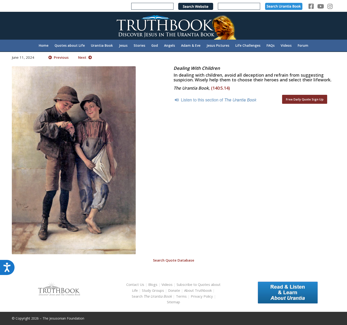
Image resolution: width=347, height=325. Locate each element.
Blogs (152, 284)
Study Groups (153, 290)
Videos (167, 284)
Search (152, 296)
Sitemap (173, 302)
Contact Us (135, 284)
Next (83, 57)
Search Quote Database (173, 260)
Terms (181, 296)
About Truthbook (198, 290)
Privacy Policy (202, 296)
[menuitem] (43, 45)
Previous (60, 57)
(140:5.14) (220, 88)
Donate (174, 290)
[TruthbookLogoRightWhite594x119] (173, 26)
